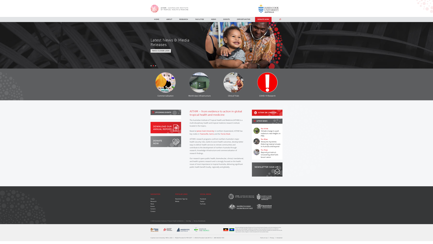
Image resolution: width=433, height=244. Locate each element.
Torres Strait (225, 134)
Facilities (199, 19)
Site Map (188, 221)
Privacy (272, 237)
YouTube (203, 204)
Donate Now (263, 19)
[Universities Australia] (183, 230)
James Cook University (205, 131)
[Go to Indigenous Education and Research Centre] (225, 229)
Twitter (202, 201)
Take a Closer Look (161, 51)
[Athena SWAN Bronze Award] (154, 230)
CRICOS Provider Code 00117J (203, 237)
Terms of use (264, 237)
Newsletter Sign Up (181, 199)
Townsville (204, 134)
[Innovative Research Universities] (167, 230)
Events (226, 19)
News (213, 19)
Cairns (211, 134)
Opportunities (243, 19)
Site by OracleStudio (199, 221)
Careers (153, 209)
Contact (153, 211)
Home (156, 19)
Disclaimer (279, 237)
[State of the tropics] (201, 230)
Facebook (203, 199)
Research (183, 19)
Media (177, 201)
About (169, 19)
